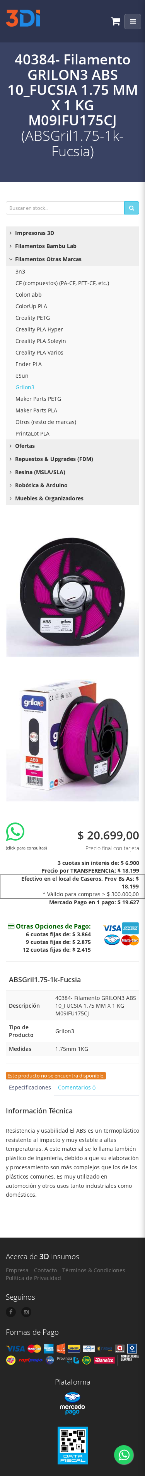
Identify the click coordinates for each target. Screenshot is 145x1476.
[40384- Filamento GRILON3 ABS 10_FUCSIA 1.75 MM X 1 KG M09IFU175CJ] (72, 590)
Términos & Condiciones (93, 1270)
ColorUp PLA (31, 306)
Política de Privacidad (33, 1278)
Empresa (17, 1270)
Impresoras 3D (34, 232)
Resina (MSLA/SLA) (39, 472)
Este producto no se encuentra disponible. (55, 1075)
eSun (22, 375)
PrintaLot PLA (32, 433)
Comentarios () (77, 1087)
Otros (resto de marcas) (45, 422)
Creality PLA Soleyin (40, 341)
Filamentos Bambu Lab (45, 246)
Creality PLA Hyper (39, 329)
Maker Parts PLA (36, 410)
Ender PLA (28, 364)
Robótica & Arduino (41, 485)
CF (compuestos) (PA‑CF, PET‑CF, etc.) (62, 283)
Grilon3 (24, 387)
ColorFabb (28, 294)
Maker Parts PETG (38, 398)
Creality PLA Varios (39, 352)
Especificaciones (30, 1087)
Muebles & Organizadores (49, 498)
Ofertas (24, 445)
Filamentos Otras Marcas (48, 259)
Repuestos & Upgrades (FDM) (53, 459)
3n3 (20, 271)
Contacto (45, 1270)
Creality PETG (32, 317)
